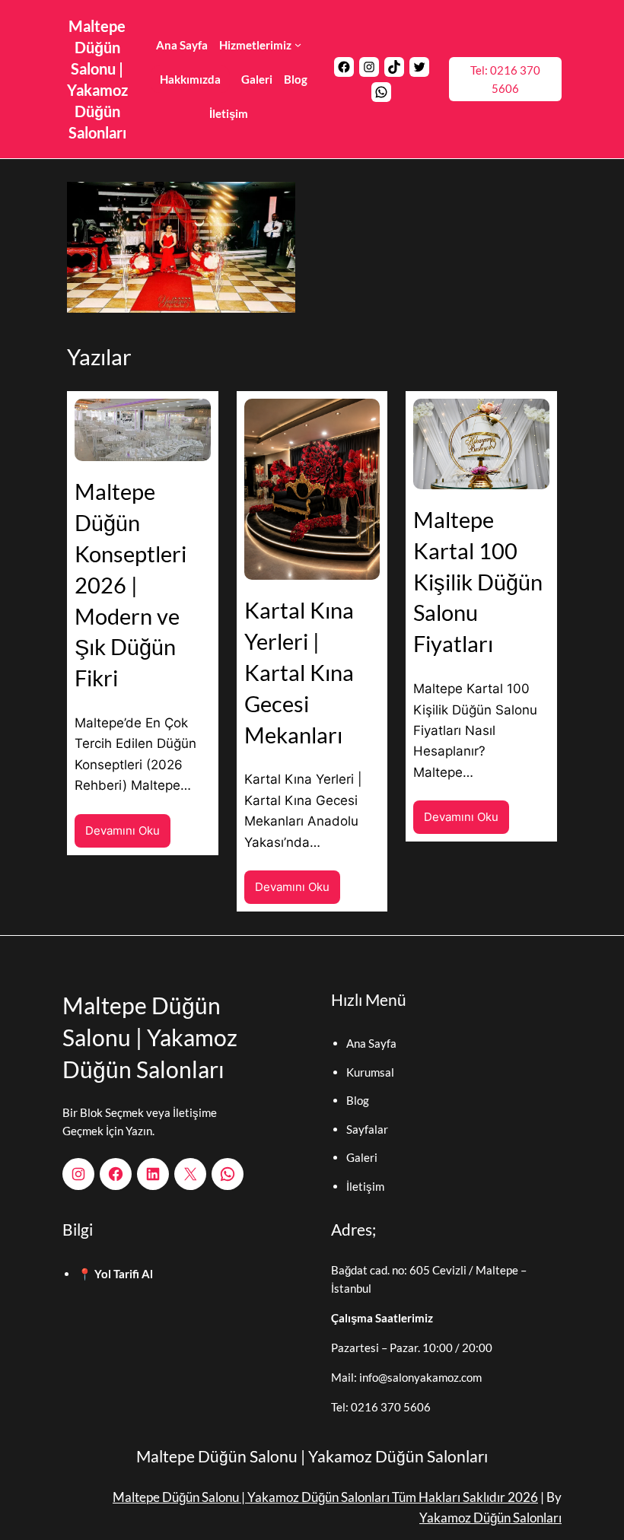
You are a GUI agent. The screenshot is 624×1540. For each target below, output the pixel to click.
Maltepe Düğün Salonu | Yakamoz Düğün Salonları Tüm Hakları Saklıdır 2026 (325, 1497)
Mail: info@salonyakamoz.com (406, 1377)
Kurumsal (370, 1072)
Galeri (361, 1157)
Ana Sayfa (371, 1043)
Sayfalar (367, 1129)
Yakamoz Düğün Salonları (490, 1518)
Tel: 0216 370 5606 (505, 79)
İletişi (360, 1186)
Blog (357, 1100)
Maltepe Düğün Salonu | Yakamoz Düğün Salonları (149, 1037)
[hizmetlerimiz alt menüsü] (297, 44)
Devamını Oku (127, 835)
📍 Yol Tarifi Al (115, 1274)
